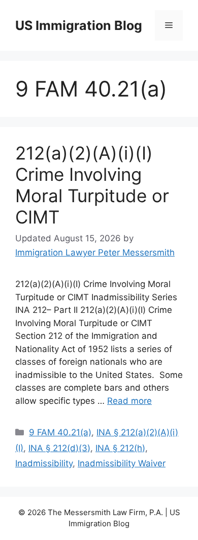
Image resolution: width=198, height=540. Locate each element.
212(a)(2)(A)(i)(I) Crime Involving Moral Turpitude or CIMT (92, 185)
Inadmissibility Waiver (122, 463)
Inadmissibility (44, 463)
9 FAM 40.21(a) (60, 432)
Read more (129, 401)
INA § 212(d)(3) (59, 448)
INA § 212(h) (120, 448)
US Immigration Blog (78, 25)
